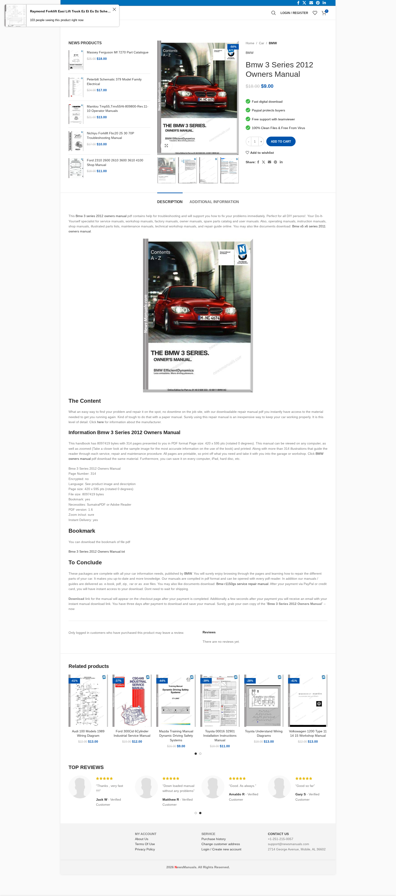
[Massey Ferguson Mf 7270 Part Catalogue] (76, 60)
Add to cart (281, 141)
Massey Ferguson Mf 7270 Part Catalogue (117, 52)
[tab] (170, 200)
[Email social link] (269, 162)
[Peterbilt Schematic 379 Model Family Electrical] (76, 87)
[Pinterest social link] (275, 162)
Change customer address (220, 844)
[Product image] (88, 701)
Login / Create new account (221, 849)
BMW (273, 43)
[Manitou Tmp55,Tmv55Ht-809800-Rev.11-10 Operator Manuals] (76, 114)
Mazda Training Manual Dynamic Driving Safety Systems (176, 735)
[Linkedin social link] (281, 162)
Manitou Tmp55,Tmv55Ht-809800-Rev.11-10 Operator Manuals (117, 109)
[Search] (273, 12)
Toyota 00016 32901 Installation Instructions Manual (219, 735)
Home (250, 43)
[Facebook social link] (258, 162)
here (100, 422)
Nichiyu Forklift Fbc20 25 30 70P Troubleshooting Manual (110, 135)
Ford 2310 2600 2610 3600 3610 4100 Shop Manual (115, 162)
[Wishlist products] (314, 12)
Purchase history (213, 839)
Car (261, 43)
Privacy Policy (145, 849)
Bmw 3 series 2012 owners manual (101, 216)
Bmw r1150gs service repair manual (242, 584)
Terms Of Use (145, 844)
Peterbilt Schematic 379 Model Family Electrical (114, 81)
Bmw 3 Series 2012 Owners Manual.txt (97, 551)
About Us (141, 839)
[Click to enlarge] (166, 145)
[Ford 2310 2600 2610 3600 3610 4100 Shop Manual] (76, 168)
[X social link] (264, 162)
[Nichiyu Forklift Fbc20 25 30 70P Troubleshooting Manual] (76, 141)
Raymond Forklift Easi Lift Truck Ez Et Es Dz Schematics (70, 11)
